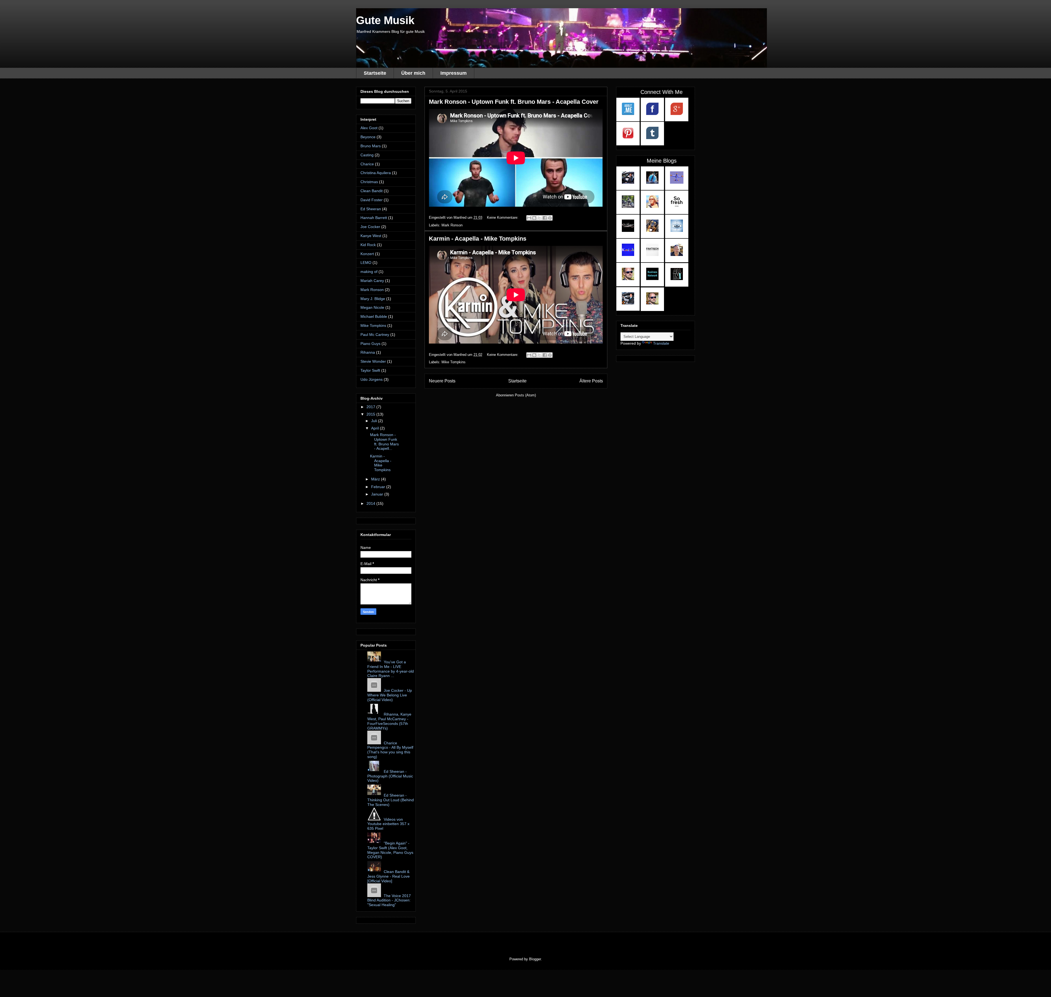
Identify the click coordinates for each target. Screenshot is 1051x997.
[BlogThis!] (534, 218)
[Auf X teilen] (539, 218)
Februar (378, 487)
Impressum (453, 73)
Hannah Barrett (373, 217)
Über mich (413, 73)
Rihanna (367, 352)
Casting (367, 155)
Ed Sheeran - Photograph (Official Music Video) (390, 776)
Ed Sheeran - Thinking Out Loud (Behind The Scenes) (390, 800)
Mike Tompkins (453, 362)
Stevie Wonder (373, 361)
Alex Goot (368, 128)
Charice (367, 164)
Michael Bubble (373, 316)
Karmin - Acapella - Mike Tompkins (477, 238)
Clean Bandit (371, 191)
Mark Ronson (452, 225)
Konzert (367, 254)
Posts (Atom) (525, 395)
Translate (661, 343)
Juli (374, 421)
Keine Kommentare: (503, 217)
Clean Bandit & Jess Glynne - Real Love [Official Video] (388, 876)
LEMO (365, 262)
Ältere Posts (591, 381)
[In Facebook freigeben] (544, 218)
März (376, 479)
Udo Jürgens (371, 379)
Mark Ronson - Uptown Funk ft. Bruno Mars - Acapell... (384, 442)
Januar (377, 494)
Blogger (535, 959)
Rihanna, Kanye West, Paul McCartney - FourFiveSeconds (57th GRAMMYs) (389, 721)
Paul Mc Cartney (374, 334)
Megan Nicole (372, 307)
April (375, 428)
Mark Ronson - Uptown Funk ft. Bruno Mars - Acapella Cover (514, 101)
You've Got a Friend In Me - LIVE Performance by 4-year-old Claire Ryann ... (390, 669)
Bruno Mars (370, 146)
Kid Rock (368, 245)
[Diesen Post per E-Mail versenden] (529, 218)
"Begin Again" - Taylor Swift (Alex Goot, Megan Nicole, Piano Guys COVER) (390, 850)
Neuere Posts (442, 381)
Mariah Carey (372, 280)
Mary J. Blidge (372, 298)
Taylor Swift (370, 370)
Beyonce (368, 137)
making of (368, 271)
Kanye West (370, 236)
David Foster (371, 200)
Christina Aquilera (375, 173)
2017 (371, 407)
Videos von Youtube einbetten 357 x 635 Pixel (388, 824)
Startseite (375, 73)
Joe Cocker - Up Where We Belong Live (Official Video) (389, 695)
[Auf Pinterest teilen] (550, 218)
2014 (371, 503)
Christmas (369, 182)
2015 (371, 414)
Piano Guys (370, 343)
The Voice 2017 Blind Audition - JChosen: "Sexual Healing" (389, 900)
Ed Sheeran (370, 209)
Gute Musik (385, 20)
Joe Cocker (370, 226)
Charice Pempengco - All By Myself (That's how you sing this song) (390, 750)
